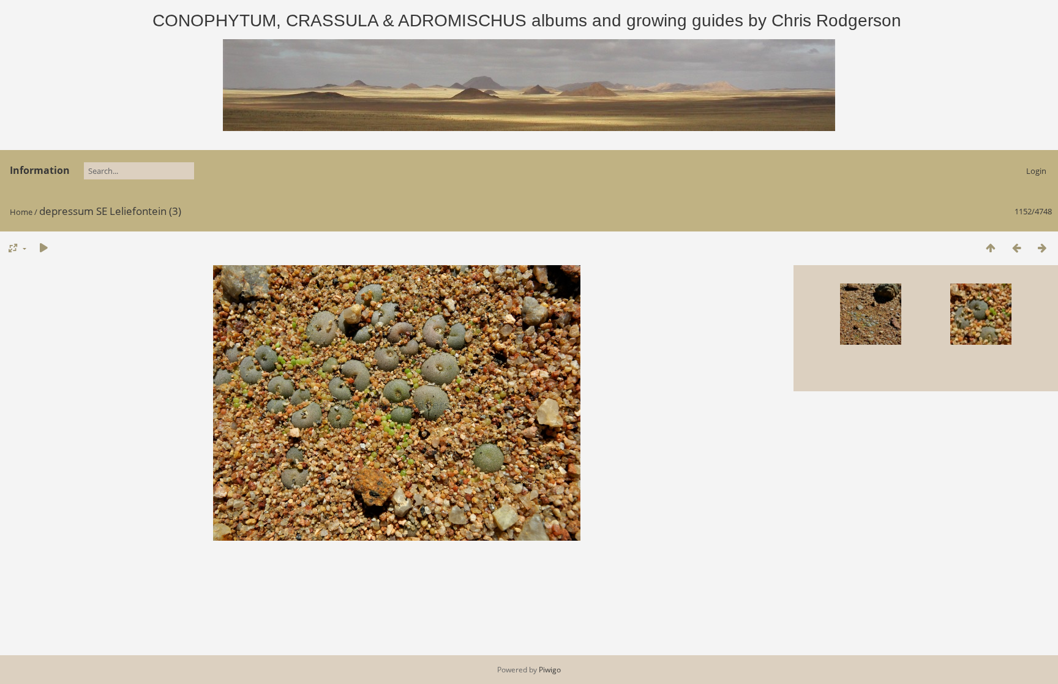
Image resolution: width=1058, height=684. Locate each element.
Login (1036, 170)
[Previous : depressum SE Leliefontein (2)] (1016, 248)
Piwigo (550, 669)
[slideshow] (43, 248)
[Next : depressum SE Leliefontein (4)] (1042, 248)
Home (21, 211)
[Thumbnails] (991, 248)
